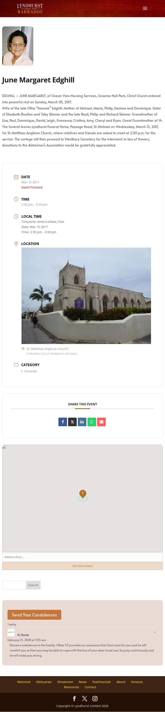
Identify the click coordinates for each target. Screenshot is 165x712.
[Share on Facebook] (62, 422)
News (83, 682)
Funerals (30, 371)
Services (137, 682)
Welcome (24, 682)
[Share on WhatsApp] (91, 422)
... (155, 632)
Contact (90, 687)
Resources (71, 687)
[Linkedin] (82, 422)
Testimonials (101, 682)
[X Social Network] (72, 422)
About (120, 682)
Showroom (65, 682)
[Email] (101, 422)
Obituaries (44, 682)
